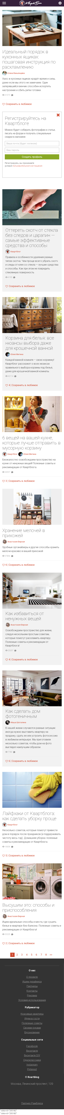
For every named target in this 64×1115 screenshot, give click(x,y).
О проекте (32, 977)
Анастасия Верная (16, 542)
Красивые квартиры (32, 1013)
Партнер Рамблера (32, 1103)
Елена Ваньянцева (16, 73)
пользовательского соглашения (27, 166)
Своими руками (32, 1027)
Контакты (32, 990)
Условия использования (32, 1000)
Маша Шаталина (18, 722)
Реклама (32, 995)
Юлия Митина (17, 354)
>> (51, 954)
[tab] (32, 3)
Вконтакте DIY (32, 1055)
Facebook (32, 1046)
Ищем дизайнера (32, 981)
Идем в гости (32, 1018)
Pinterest (32, 1069)
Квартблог (16, 251)
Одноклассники (32, 1060)
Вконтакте (32, 1050)
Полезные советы (32, 1023)
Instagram (32, 1064)
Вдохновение (32, 1032)
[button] (60, 3)
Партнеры (32, 986)
